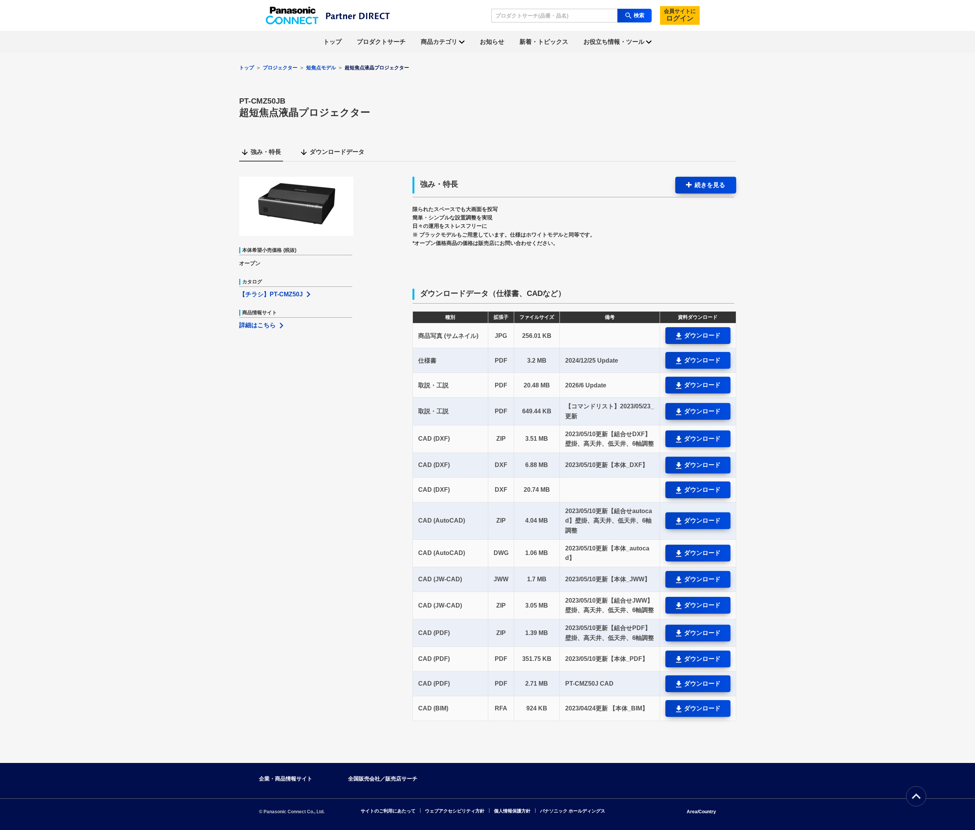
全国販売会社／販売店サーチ (382, 779)
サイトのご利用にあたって (388, 811)
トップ (332, 41)
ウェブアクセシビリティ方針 (454, 811)
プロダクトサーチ (381, 41)
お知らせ (492, 41)
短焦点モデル (321, 67)
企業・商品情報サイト (285, 779)
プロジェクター (280, 67)
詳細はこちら (257, 325)
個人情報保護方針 (512, 811)
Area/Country (701, 811)
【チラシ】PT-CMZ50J (271, 294)
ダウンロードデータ (337, 152)
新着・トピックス (543, 41)
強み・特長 (266, 152)
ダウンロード (701, 335)
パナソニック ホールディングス (572, 811)
